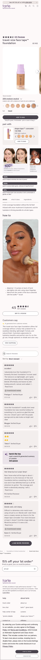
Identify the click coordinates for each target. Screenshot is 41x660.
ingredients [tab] (27, 199)
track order (6, 603)
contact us (6, 620)
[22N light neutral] (18, 105)
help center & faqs (9, 612)
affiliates (23, 620)
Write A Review (20, 313)
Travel (10, 111)
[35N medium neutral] (33, 105)
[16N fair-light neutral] (12, 105)
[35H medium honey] (27, 136)
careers (23, 612)
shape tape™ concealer (24, 128)
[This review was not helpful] (34, 397)
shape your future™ (27, 616)
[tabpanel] (20, 207)
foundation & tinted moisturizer (16, 551)
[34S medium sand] (23, 136)
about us (24, 603)
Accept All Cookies (27, 651)
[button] (26, 6)
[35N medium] (30, 136)
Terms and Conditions (19, 630)
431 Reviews (20, 37)
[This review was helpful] (30, 397)
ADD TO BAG (21, 141)
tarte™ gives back (27, 607)
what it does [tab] (15, 199)
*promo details (8, 616)
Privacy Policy (8, 646)
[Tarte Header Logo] (9, 7)
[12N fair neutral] (7, 105)
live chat (5, 607)
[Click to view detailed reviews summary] (10, 343)
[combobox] (20, 359)
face (1, 551)
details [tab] (5, 199)
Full (4, 111)
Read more (9, 387)
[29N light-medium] (19, 136)
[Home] (9, 581)
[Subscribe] (34, 569)
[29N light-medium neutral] (28, 105)
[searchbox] (22, 353)
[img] (4, 37)
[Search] (33, 6)
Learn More (6, 592)
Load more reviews (20, 543)
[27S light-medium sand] (23, 105)
